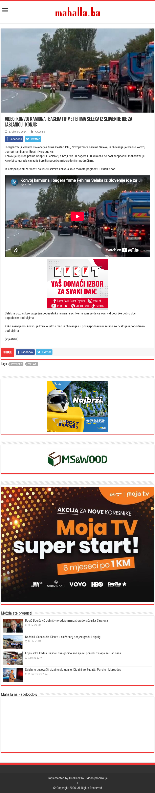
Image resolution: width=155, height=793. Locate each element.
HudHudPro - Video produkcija (88, 778)
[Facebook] (77, 783)
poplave (32, 364)
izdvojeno (16, 364)
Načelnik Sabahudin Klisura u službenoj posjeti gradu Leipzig (63, 637)
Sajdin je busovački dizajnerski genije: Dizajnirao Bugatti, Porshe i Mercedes (73, 670)
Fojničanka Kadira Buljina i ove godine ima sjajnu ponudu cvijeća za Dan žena (73, 653)
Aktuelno (40, 131)
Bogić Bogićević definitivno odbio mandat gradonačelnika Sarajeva (66, 620)
